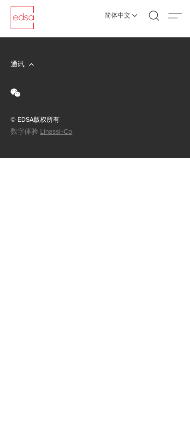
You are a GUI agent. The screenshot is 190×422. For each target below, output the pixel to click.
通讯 (17, 64)
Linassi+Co (56, 131)
